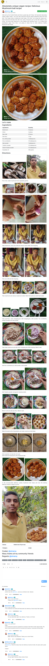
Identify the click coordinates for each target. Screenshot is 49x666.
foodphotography (38, 560)
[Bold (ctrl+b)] (3, 567)
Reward (44, 586)
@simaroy (7, 11)
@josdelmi (7, 589)
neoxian (20, 560)
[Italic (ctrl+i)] (5, 567)
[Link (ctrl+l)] (16, 567)
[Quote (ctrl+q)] (10, 567)
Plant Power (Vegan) (42, 11)
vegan (10, 560)
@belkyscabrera (9, 642)
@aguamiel (7, 622)
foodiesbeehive (30, 560)
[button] (46, 1)
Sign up (42, 1)
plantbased (14, 560)
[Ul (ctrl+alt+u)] (14, 567)
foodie (24, 560)
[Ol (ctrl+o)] (12, 567)
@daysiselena (8, 605)
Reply (44, 581)
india (45, 560)
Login (39, 1)
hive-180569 (5, 560)
